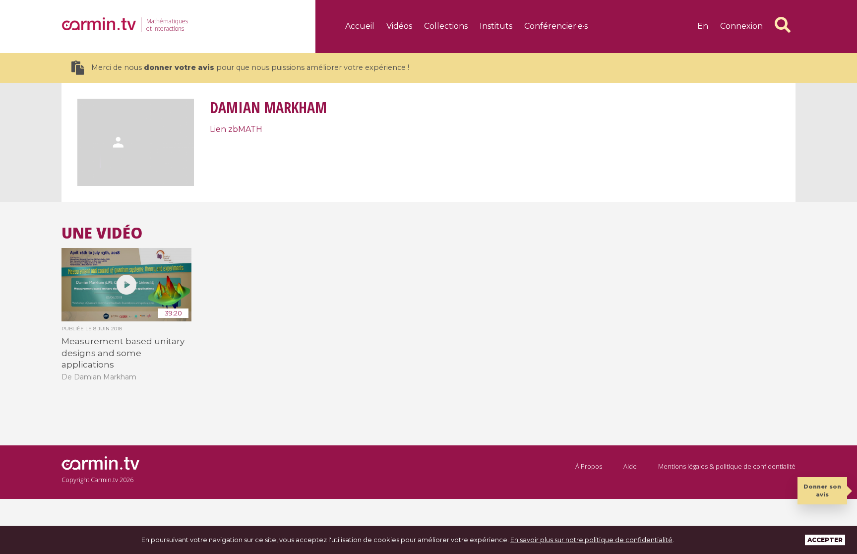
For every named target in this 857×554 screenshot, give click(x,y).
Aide (630, 466)
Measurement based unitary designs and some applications (122, 352)
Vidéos (399, 26)
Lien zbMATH (236, 129)
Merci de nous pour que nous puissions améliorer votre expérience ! (250, 67)
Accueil (359, 26)
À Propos (588, 466)
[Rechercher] (783, 25)
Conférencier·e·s (556, 26)
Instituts (496, 26)
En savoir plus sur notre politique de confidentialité (591, 540)
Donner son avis (822, 490)
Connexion (741, 26)
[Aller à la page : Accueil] (98, 23)
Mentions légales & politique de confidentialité (727, 466)
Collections (446, 26)
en (702, 26)
